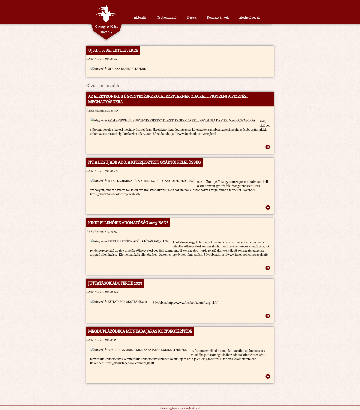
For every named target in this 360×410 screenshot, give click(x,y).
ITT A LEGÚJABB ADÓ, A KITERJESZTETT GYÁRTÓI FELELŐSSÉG (144, 162)
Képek (191, 17)
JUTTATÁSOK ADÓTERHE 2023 (115, 283)
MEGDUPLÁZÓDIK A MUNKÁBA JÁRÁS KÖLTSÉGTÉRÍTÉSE (140, 331)
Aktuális (140, 17)
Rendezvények (218, 17)
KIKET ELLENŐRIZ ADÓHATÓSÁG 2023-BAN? (128, 222)
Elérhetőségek (249, 17)
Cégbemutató (167, 17)
